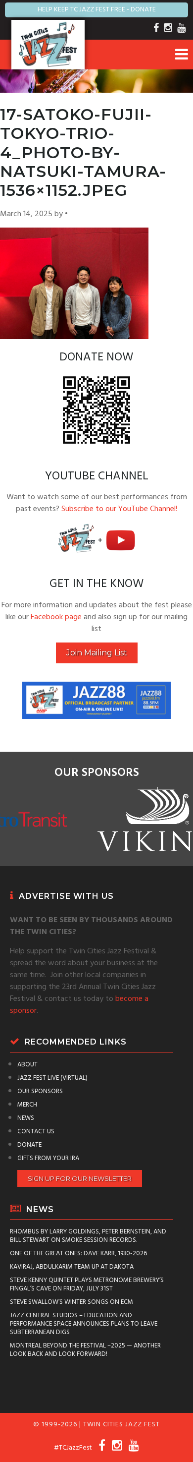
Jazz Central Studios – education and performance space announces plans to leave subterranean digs (83, 1324)
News (25, 1118)
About (27, 1064)
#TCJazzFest (73, 1448)
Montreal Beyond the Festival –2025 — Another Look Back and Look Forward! (85, 1350)
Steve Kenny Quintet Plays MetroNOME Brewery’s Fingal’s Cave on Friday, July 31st (87, 1284)
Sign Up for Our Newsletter (80, 1178)
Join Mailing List (96, 652)
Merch (27, 1105)
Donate (29, 1145)
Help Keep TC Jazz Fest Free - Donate (97, 9)
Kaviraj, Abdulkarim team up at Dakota (72, 1267)
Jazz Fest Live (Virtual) (52, 1078)
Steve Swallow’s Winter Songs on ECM (71, 1302)
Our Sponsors (40, 1091)
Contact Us (35, 1131)
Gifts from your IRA (48, 1158)
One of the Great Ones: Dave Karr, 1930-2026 (78, 1253)
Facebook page (56, 617)
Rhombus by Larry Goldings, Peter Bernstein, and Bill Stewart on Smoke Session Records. (88, 1236)
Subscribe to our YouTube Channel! (119, 509)
